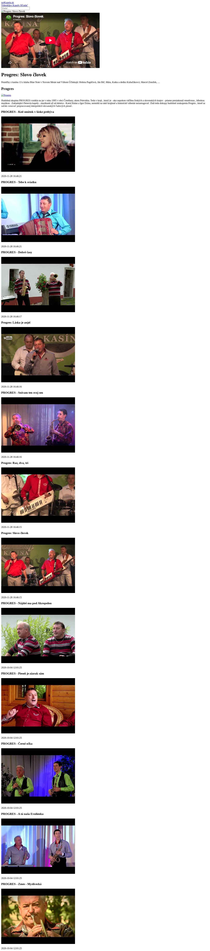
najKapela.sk (7, 2)
